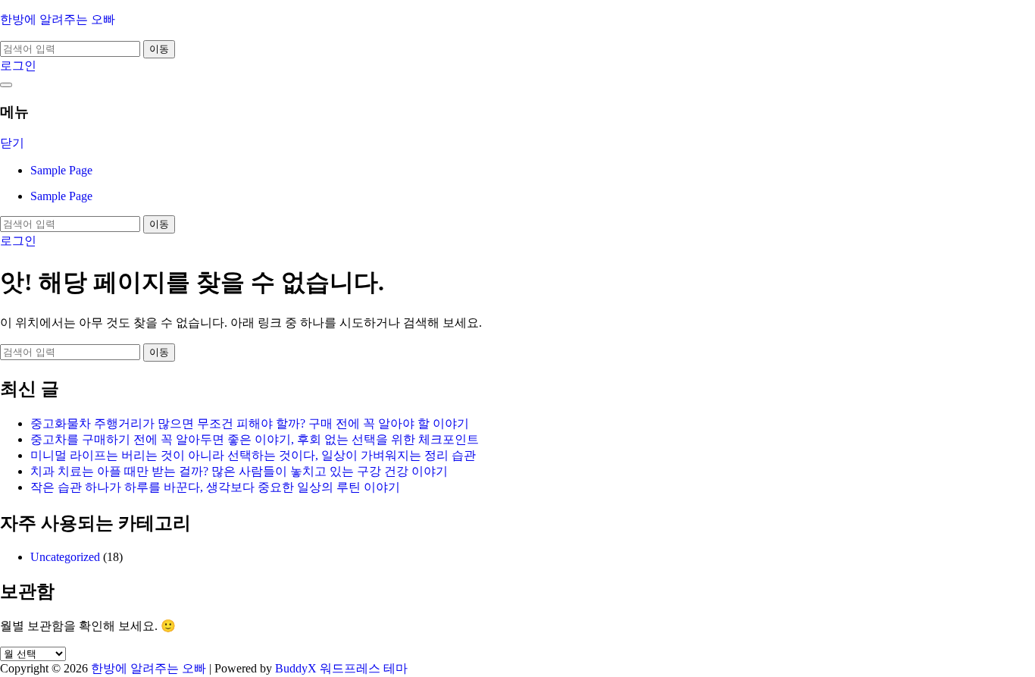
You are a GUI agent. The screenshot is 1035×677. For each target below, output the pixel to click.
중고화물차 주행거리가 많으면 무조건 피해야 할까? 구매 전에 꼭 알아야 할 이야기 (249, 423)
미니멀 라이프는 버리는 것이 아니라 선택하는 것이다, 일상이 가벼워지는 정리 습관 (253, 455)
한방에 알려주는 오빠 (57, 19)
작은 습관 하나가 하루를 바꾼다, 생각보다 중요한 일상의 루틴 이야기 (215, 487)
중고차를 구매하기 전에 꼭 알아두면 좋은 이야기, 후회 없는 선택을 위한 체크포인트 (254, 439)
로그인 (18, 65)
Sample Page (61, 170)
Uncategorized (65, 556)
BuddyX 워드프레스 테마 (341, 668)
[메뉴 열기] (6, 85)
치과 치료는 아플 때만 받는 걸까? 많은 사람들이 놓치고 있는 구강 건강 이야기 (239, 471)
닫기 (12, 142)
